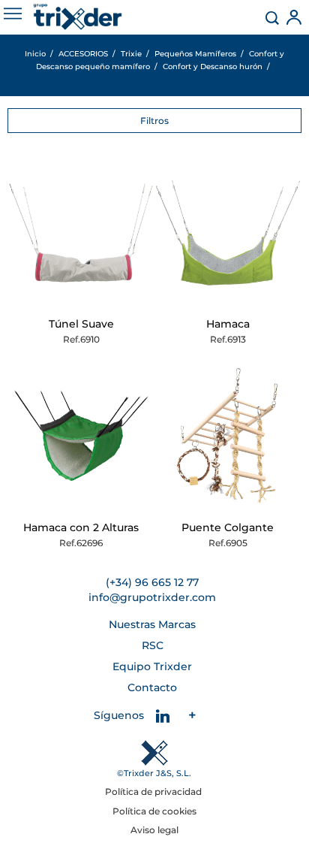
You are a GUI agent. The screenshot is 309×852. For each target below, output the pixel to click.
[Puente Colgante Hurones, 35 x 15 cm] (228, 436)
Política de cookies (154, 811)
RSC (153, 645)
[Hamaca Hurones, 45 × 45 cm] (228, 233)
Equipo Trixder (152, 666)
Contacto (152, 687)
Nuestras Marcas (152, 624)
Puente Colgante (228, 527)
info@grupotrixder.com (152, 597)
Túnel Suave (81, 324)
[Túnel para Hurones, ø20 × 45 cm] (81, 233)
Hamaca (228, 324)
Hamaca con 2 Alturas (81, 527)
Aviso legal (154, 829)
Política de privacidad (154, 791)
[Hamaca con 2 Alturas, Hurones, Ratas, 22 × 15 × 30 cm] (81, 436)
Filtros (154, 120)
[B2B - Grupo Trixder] (77, 17)
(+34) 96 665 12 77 (152, 582)
